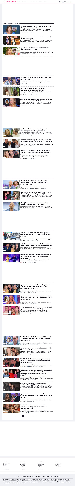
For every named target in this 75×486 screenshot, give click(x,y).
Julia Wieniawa (22, 464)
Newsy (18, 1)
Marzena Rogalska (40, 469)
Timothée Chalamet (23, 463)
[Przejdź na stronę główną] (4, 2)
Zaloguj (67, 1)
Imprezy (35, 1)
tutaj (24, 483)
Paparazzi (30, 1)
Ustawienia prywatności (55, 476)
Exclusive (24, 1)
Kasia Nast (4, 465)
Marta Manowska (40, 465)
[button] (63, 1)
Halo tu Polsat (57, 465)
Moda (40, 1)
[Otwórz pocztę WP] (60, 2)
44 (34, 415)
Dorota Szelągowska (41, 464)
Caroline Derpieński (6, 469)
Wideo (45, 1)
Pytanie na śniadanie (58, 463)
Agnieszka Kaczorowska (6, 463)
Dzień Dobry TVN (57, 464)
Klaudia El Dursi (40, 466)
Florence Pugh (22, 465)
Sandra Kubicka (5, 464)
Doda (3, 466)
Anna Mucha (40, 463)
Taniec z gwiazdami (58, 466)
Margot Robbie (22, 469)
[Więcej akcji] (53, 26)
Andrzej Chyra (22, 466)
